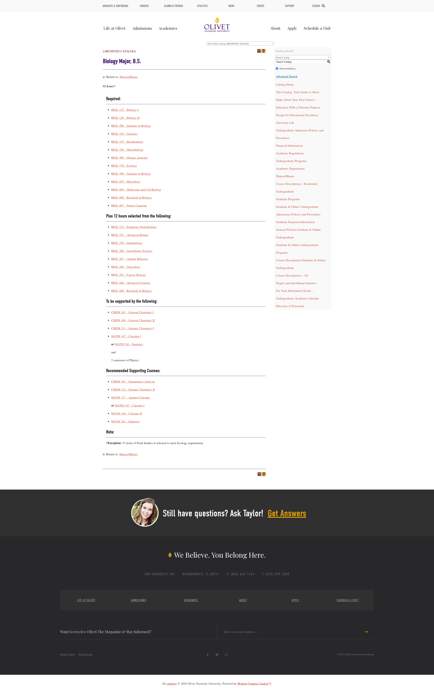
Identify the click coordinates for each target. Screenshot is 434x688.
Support (289, 6)
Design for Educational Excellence (297, 115)
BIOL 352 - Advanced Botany (130, 235)
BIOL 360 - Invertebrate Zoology (131, 251)
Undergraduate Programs (291, 161)
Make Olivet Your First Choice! (295, 100)
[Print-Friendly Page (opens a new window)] (259, 51)
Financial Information (289, 145)
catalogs (172, 683)
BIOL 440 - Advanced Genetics (131, 283)
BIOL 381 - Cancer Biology (128, 275)
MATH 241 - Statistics (129, 344)
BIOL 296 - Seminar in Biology (131, 126)
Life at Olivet (114, 28)
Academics (168, 28)
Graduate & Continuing (115, 6)
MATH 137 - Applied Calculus (130, 397)
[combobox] (240, 43)
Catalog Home (285, 84)
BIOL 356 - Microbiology (127, 150)
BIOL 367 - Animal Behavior (129, 259)
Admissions (142, 28)
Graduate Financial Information (295, 222)
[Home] (217, 24)
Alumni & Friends (173, 6)
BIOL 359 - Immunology (127, 243)
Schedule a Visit (317, 28)
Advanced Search (286, 76)
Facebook (207, 655)
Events (260, 6)
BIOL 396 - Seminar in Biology (131, 173)
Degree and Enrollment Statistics (296, 283)
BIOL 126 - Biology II (125, 118)
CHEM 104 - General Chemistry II (133, 320)
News (231, 6)
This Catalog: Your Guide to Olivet (297, 92)
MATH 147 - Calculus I (126, 336)
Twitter (217, 655)
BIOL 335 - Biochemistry (127, 142)
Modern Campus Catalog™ (254, 683)
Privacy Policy (67, 654)
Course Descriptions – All (292, 275)
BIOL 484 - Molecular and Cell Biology (136, 189)
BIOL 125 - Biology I (125, 110)
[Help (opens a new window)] (263, 51)
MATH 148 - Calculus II (126, 413)
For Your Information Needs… (295, 291)
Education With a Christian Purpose (298, 107)
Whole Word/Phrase (287, 68)
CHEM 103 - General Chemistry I (132, 312)
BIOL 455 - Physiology (125, 181)
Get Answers (287, 513)
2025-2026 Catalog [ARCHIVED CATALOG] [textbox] (228, 43)
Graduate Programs (288, 199)
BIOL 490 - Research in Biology (131, 197)
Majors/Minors (129, 77)
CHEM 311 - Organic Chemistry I (132, 328)
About (275, 28)
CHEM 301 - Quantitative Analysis (133, 381)
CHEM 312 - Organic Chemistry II (133, 389)
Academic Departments (290, 168)
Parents (144, 6)
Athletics (202, 6)
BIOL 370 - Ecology (124, 165)
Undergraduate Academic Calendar (297, 298)
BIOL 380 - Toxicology (125, 267)
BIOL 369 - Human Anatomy (129, 157)
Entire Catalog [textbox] (283, 57)
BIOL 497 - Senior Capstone (129, 205)
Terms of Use (85, 654)
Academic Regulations (290, 153)
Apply (292, 28)
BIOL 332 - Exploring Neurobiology (134, 227)
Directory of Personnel (290, 306)
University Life (285, 123)
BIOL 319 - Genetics (124, 134)
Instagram (226, 655)
